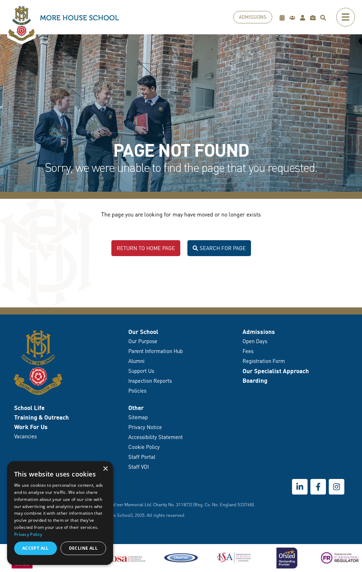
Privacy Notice (145, 427)
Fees (248, 351)
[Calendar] (283, 17)
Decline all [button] (83, 548)
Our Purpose (142, 341)
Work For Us (31, 427)
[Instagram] (336, 487)
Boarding (255, 380)
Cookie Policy (144, 447)
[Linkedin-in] (300, 487)
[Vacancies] (314, 17)
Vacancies (25, 436)
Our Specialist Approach (276, 371)
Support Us (141, 371)
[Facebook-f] (318, 487)
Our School (143, 331)
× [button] (105, 469)
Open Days (255, 341)
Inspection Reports (150, 380)
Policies (137, 390)
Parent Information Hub (155, 351)
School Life (29, 407)
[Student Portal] (304, 17)
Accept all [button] (35, 548)
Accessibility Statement (155, 437)
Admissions (259, 331)
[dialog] (60, 513)
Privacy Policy (28, 534)
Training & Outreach (41, 417)
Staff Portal (141, 456)
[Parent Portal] (294, 17)
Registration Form (264, 361)
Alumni (136, 361)
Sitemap (138, 417)
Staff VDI (138, 466)
